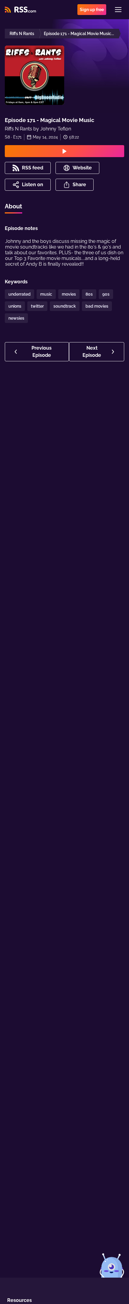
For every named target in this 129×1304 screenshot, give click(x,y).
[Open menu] (118, 10)
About (13, 206)
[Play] (64, 151)
